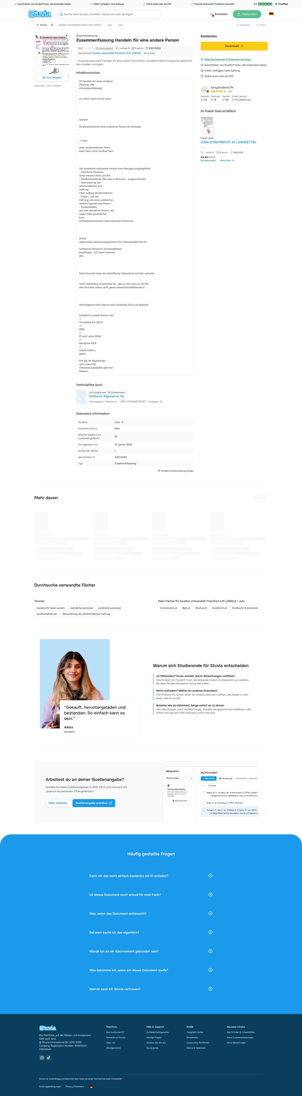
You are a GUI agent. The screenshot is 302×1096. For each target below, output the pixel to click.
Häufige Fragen (153, 1037)
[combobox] (109, 14)
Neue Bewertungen (236, 1042)
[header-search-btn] (61, 14)
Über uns (110, 1042)
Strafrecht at (219, 608)
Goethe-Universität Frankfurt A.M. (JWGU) (80, 25)
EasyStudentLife (222, 87)
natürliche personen (81, 608)
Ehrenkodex (192, 1037)
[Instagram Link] (42, 1057)
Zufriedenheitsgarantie (157, 1032)
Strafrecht (201, 608)
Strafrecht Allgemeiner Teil (106, 396)
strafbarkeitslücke (47, 614)
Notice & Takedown (196, 1048)
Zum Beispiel (54, 77)
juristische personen (109, 608)
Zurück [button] (43, 25)
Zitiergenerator (113, 1048)
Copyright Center (195, 1032)
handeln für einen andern (51, 608)
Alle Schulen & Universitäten (241, 1032)
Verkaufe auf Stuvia (115, 1037)
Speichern (245, 25)
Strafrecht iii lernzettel (245, 608)
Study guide (152, 1048)
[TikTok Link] (48, 1057)
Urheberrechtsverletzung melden (177, 470)
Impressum (45, 1049)
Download (232, 46)
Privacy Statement (74, 1086)
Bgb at (186, 608)
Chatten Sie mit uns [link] (156, 1042)
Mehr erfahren (58, 803)
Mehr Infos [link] (225, 160)
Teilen (262, 25)
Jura (109, 25)
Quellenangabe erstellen (92, 803)
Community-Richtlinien (198, 1042)
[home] (40, 14)
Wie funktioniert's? (115, 1032)
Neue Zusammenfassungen (240, 1037)
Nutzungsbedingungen (50, 1086)
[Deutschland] (52, 25)
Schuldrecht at (168, 608)
